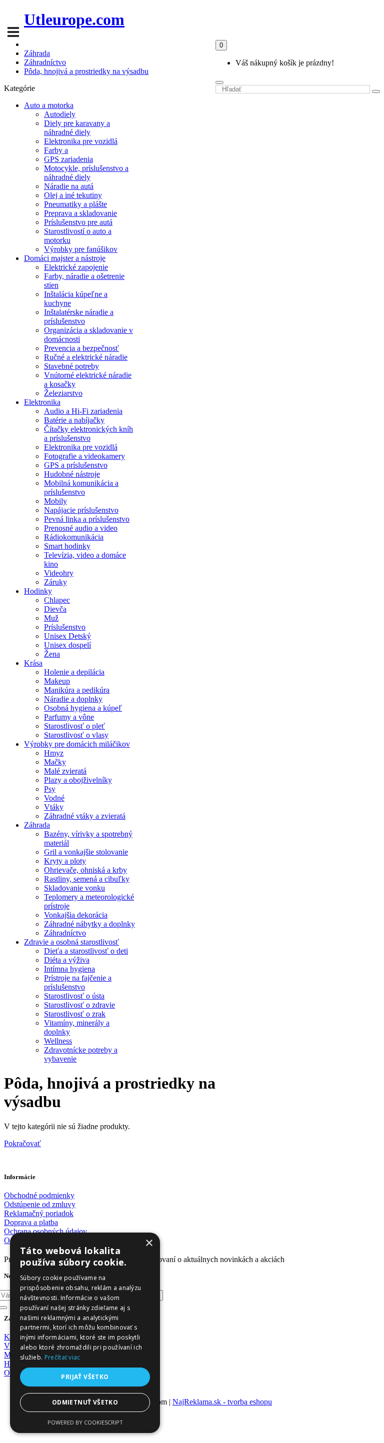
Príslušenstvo (65, 627)
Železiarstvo (63, 393)
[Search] (220, 82)
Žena (52, 654)
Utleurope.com (74, 19)
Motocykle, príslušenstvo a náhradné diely (86, 172)
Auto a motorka (49, 105)
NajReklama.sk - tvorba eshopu (222, 1402)
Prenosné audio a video (81, 528)
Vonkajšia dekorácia (76, 915)
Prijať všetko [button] (84, 1377)
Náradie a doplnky (73, 699)
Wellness (58, 1041)
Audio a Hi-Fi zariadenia (83, 411)
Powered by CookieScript (85, 1422)
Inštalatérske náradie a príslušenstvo (79, 316)
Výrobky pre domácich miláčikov (77, 744)
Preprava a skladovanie (80, 213)
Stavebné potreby (71, 366)
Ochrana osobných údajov (45, 1231)
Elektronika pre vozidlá (81, 141)
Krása (33, 663)
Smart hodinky (67, 546)
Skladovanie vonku (74, 888)
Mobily (55, 501)
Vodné (54, 798)
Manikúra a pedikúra (77, 690)
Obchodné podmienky (39, 1195)
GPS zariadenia (68, 159)
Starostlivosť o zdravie (79, 1005)
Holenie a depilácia (74, 672)
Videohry (59, 573)
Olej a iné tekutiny (73, 195)
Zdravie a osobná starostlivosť (71, 942)
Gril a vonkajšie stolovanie (86, 852)
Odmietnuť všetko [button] (85, 1402)
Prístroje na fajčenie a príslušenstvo (78, 982)
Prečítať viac (62, 1357)
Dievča (55, 609)
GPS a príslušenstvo (76, 465)
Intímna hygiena (69, 969)
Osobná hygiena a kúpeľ (83, 708)
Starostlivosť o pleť (74, 726)
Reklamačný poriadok (39, 1213)
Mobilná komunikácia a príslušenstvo (81, 487)
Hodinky (38, 591)
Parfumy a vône (69, 717)
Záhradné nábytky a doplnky (89, 924)
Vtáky (54, 807)
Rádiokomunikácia (74, 537)
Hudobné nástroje (72, 474)
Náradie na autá (69, 186)
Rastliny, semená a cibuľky (87, 879)
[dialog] (85, 1333)
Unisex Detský (67, 636)
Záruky (55, 582)
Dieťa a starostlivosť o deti (86, 951)
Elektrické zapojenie (76, 267)
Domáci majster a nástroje (65, 258)
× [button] (148, 1243)
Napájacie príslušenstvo (81, 510)
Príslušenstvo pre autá (78, 222)
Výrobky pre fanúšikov (81, 249)
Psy (50, 789)
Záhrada (37, 53)
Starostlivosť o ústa (74, 996)
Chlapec (57, 600)
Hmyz (54, 753)
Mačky (55, 762)
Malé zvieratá (65, 771)
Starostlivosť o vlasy (76, 735)
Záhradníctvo (45, 62)
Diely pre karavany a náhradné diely (77, 127)
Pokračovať (22, 1143)
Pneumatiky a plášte (75, 204)
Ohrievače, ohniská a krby (85, 870)
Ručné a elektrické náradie (86, 357)
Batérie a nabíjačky (74, 420)
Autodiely (60, 114)
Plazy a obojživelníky (78, 780)
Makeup (57, 681)
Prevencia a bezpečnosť (81, 348)
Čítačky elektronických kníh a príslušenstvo (88, 433)
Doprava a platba (31, 1222)
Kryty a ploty (65, 861)
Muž (51, 618)
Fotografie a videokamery (84, 456)
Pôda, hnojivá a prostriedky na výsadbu (86, 71)
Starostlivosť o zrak (75, 1014)
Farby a (56, 150)
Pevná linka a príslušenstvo (87, 519)
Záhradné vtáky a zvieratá (85, 816)
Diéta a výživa (67, 960)
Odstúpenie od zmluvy (40, 1204)
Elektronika (42, 402)
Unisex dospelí (67, 645)
